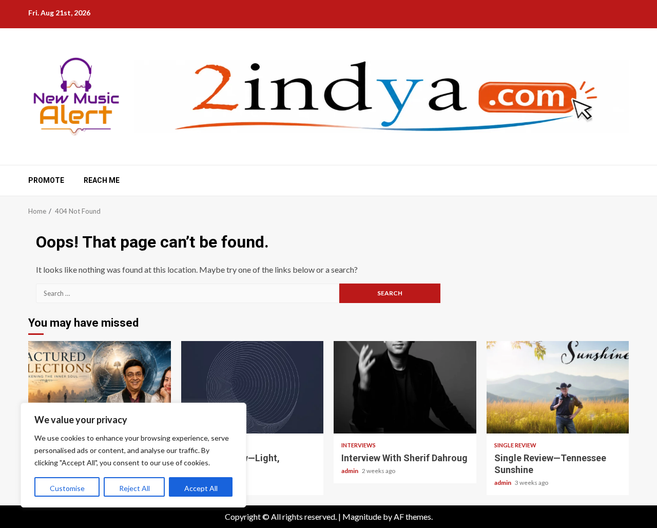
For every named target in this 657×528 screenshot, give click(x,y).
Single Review (515, 445)
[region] (133, 455)
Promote (46, 180)
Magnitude (361, 516)
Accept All (201, 488)
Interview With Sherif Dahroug (405, 387)
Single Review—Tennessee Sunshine (558, 387)
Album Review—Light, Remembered (252, 387)
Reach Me (102, 180)
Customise (67, 488)
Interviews (358, 445)
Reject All (134, 488)
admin (350, 471)
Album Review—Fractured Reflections (99, 387)
